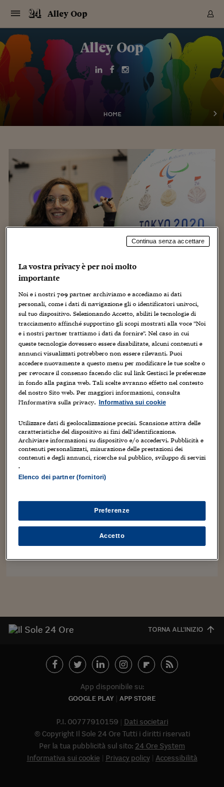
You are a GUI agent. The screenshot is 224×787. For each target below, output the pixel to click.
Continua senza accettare (168, 241)
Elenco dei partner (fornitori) (62, 476)
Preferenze (112, 510)
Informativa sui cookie (132, 402)
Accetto (112, 535)
